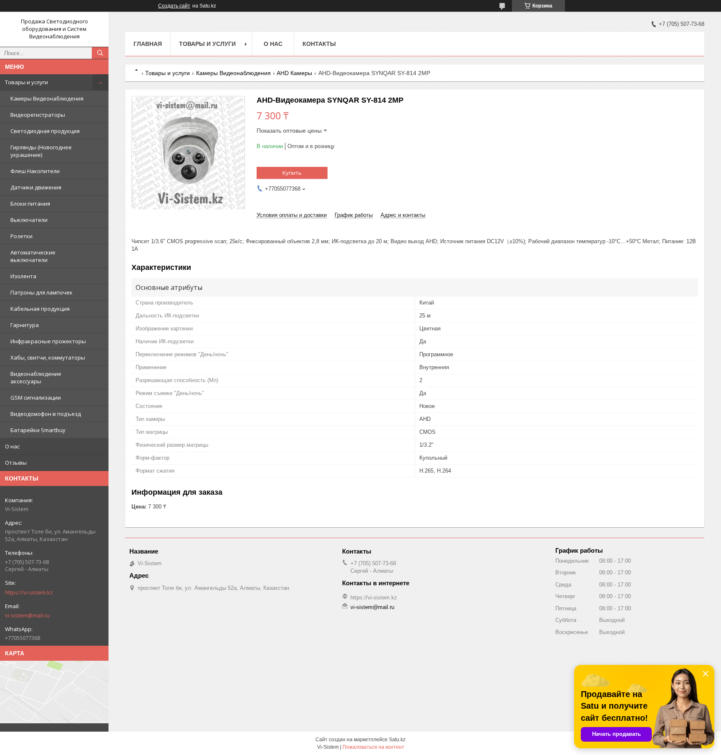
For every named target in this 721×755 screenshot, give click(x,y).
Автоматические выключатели (32, 256)
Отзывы (16, 462)
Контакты (319, 43)
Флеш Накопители (35, 171)
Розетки (21, 236)
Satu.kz (397, 739)
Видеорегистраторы (37, 114)
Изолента (23, 276)
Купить (292, 172)
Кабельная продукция (40, 308)
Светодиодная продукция (45, 131)
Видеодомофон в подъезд (45, 414)
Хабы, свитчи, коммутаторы (47, 357)
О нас (12, 446)
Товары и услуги (26, 82)
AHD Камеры (294, 73)
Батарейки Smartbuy (38, 430)
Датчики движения (35, 187)
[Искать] (100, 53)
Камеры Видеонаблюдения (46, 98)
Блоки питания (30, 203)
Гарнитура (24, 325)
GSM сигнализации (35, 397)
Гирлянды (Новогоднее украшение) (41, 151)
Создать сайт (174, 6)
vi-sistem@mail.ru (27, 615)
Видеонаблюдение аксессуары (35, 377)
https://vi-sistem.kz (29, 592)
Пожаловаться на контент (373, 747)
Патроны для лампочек (41, 292)
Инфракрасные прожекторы (48, 341)
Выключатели (29, 220)
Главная (148, 43)
